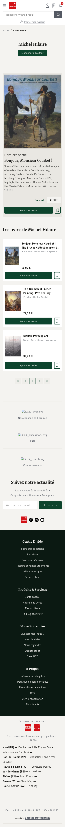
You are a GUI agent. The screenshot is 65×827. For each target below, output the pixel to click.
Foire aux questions (32, 548)
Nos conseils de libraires (32, 418)
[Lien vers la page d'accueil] (12, 5)
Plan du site (33, 704)
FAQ (32, 441)
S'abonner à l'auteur (33, 52)
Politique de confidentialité (32, 681)
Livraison (32, 554)
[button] (32, 176)
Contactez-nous (32, 465)
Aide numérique (32, 571)
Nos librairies (32, 639)
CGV (32, 693)
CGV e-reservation (32, 698)
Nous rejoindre (32, 645)
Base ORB (32, 656)
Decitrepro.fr (32, 650)
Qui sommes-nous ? (32, 633)
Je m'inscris (50, 505)
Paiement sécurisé (33, 560)
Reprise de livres (32, 602)
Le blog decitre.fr (32, 613)
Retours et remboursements (32, 565)
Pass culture (32, 608)
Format (39, 200)
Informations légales (32, 676)
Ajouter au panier (28, 210)
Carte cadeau (32, 596)
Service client (32, 577)
